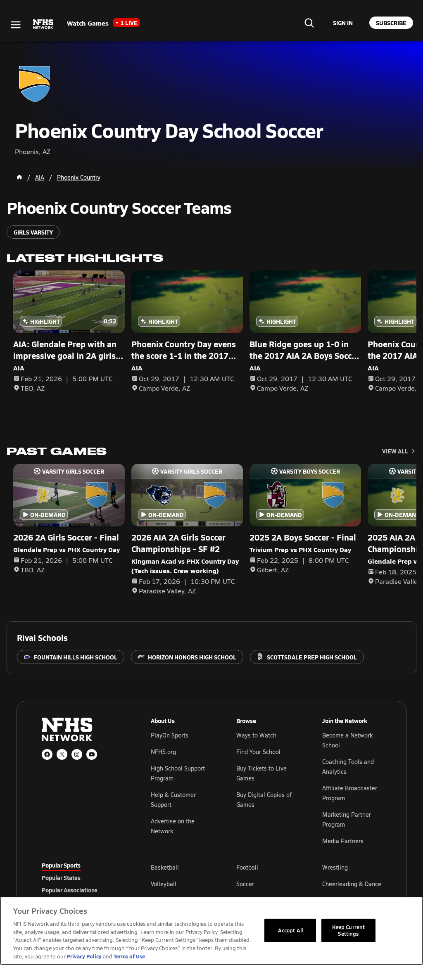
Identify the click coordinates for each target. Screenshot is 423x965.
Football (247, 867)
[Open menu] (15, 24)
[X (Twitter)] (62, 754)
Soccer (245, 884)
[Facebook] (47, 754)
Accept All (290, 930)
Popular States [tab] (61, 877)
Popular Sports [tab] (61, 865)
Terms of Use (129, 956)
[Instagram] (76, 754)
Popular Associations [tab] (69, 890)
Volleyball (163, 884)
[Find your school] (309, 22)
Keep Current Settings (348, 930)
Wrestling (335, 867)
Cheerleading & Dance (351, 884)
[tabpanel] (266, 883)
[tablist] (83, 877)
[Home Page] (19, 177)
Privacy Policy (84, 956)
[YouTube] (91, 754)
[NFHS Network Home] (43, 24)
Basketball (165, 867)
